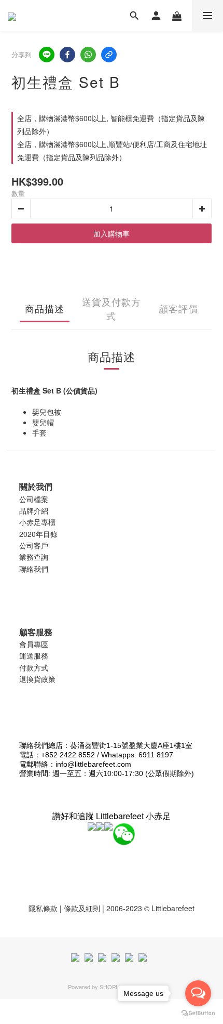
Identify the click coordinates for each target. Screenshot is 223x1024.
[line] (46, 54)
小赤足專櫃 (37, 522)
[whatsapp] (88, 54)
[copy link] (109, 54)
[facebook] (67, 54)
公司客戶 (33, 545)
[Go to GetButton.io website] (198, 1013)
